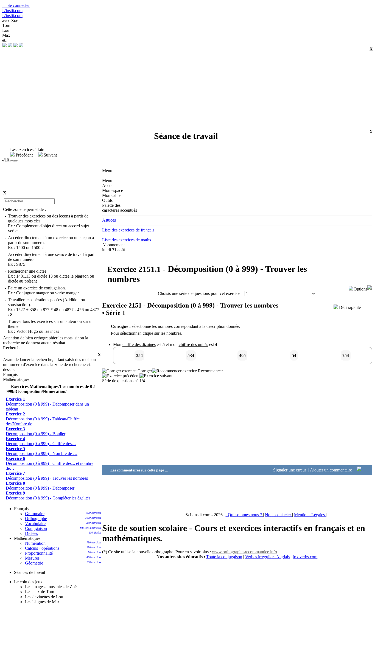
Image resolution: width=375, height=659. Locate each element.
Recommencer (210, 370)
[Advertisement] (184, 86)
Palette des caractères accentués (119, 208)
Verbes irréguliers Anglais (267, 556)
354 (139, 355)
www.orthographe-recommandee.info (244, 551)
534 (191, 355)
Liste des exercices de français (128, 230)
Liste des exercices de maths (126, 240)
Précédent (24, 155)
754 (345, 355)
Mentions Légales (310, 514)
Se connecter (16, 5)
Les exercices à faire (25, 149)
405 (242, 355)
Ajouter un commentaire (331, 470)
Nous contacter (278, 514)
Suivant (50, 155)
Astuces (109, 220)
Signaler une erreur (290, 470)
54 (294, 355)
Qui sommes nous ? (245, 514)
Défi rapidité (349, 307)
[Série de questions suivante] (155, 375)
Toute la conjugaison (224, 556)
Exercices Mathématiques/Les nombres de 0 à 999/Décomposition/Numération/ (51, 389)
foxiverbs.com (305, 556)
